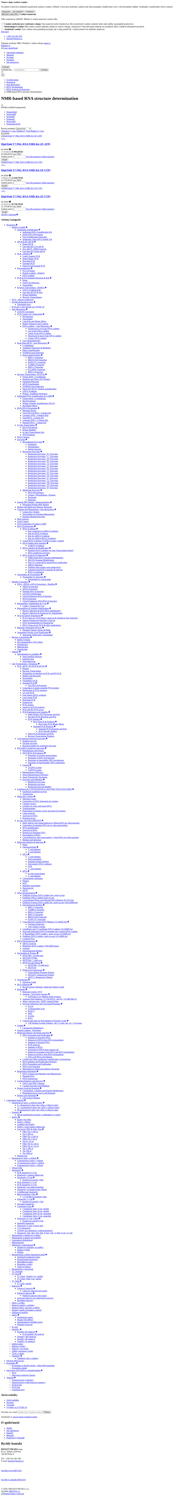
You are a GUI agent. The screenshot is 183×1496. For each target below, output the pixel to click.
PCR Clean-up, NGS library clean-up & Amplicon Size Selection (50, 618)
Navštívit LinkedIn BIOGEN (13, 1480)
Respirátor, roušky (25, 1264)
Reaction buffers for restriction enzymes (39, 746)
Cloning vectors (29, 804)
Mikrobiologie (18, 1242)
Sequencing (27, 702)
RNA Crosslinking (36, 572)
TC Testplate (17, 1271)
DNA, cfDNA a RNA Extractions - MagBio (36, 584)
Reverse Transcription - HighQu (31, 287)
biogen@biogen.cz (16, 1461)
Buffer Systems (23, 640)
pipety (15, 1315)
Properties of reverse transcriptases (42, 755)
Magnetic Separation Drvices (29, 627)
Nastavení (6, 12)
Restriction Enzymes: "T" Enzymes (43, 471)
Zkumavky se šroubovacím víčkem (32, 1189)
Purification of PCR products (35, 690)
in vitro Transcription (26, 425)
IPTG (30, 1018)
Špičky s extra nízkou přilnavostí (31, 1127)
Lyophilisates (28, 345)
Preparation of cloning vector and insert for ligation (44, 811)
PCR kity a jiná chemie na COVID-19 (28, 307)
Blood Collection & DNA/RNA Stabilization (42, 611)
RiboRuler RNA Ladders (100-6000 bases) (41, 946)
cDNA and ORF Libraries (34, 1083)
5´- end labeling (34, 869)
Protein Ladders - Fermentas (29, 1030)
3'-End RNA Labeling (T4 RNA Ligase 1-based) (43, 541)
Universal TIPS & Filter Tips (29, 1129)
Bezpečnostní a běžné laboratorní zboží (28, 1254)
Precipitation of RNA (32, 835)
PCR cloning (28, 705)
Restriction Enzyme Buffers (39, 787)
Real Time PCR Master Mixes (51, 724)
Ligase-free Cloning (31, 512)
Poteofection (22, 644)
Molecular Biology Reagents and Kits (33, 1033)
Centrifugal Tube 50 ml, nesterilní (37, 1214)
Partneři (9, 1433)
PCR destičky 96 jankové (33, 1334)
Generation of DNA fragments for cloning (40, 801)
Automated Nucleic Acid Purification (33, 632)
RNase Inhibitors (30, 295)
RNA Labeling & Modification (36, 548)
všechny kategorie (8, 214)
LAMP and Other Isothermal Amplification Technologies (47, 1059)
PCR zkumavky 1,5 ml (27, 1182)
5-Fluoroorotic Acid (36, 1009)
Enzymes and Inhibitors (33, 779)
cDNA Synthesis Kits (32, 290)
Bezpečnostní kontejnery (27, 1259)
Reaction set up (29, 818)
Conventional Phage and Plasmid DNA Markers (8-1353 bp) (48, 900)
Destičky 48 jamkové (26, 1339)
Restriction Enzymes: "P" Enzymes (43, 488)
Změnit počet (6, 157)
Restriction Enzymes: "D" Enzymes (43, 459)
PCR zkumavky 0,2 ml (27, 1173)
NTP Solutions (29, 435)
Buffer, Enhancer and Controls (35, 324)
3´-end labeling (34, 852)
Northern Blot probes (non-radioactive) (44, 567)
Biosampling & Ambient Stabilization (33, 608)
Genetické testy (18, 1390)
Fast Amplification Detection (35, 237)
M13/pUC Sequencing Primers (41, 975)
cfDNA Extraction (30, 586)
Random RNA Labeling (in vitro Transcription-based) (50, 550)
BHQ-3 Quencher (35, 367)
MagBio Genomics (20, 582)
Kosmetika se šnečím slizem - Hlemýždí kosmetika (33, 1365)
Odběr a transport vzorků (22, 1351)
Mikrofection (22, 647)
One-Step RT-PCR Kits (32, 292)
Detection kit (28, 888)
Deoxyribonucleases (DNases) (35, 775)
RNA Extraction (29, 599)
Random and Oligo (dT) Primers (36, 379)
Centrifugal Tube (24, 1206)
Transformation (29, 808)
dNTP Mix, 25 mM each (38, 965)
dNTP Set (32, 968)
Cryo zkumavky (24, 1228)
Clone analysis (29, 813)
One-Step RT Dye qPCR (33, 246)
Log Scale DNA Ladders (38, 331)
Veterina (10, 1377)
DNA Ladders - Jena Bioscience (36, 326)
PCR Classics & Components (30, 314)
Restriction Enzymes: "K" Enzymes (43, 473)
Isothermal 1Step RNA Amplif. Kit (37, 239)
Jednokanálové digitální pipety (30, 1322)
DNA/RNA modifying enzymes (31, 748)
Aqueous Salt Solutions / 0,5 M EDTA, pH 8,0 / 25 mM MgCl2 (50, 999)
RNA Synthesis (29, 529)
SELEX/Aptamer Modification (41, 560)
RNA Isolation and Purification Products (40, 1062)
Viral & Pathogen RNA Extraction (37, 596)
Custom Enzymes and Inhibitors (36, 1086)
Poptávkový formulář (15, 1438)
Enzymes (21, 439)
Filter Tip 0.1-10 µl (31, 1146)
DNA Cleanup (23, 437)
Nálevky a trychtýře (20, 1349)
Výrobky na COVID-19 (16, 1407)
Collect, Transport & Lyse (33, 606)
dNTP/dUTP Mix (30, 958)
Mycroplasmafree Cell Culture (30, 642)
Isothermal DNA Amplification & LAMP (34, 396)
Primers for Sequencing (33, 970)
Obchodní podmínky (15, 52)
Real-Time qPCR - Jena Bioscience (32, 343)
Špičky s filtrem (23, 1122)
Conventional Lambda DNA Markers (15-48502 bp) (45, 922)
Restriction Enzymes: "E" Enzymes (43, 454)
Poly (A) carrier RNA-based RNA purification (47, 562)
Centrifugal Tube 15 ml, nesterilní (37, 1216)
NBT (30, 1013)
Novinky (10, 57)
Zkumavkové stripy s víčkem (24, 1158)
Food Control (23, 521)
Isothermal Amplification (28, 230)
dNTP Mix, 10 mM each (33, 955)
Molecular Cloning (25, 796)
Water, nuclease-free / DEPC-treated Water (41, 1001)
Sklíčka (20, 1252)
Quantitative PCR (30, 681)
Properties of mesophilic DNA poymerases (46, 760)
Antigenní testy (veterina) (22, 1380)
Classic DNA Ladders (37, 338)
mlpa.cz (47, 43)
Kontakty (10, 60)
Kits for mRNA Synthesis (39, 536)
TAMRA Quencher (36, 365)
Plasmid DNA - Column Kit (34, 422)
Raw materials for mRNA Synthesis (43, 531)
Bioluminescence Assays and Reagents (39, 1093)
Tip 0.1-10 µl (28, 1141)
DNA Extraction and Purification (37, 1035)
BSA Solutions (23, 984)
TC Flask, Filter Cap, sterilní (29, 1279)
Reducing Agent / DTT (32, 992)
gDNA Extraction (30, 589)
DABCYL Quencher (37, 362)
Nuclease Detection (36, 924)
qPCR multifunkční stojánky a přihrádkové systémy (39, 1115)
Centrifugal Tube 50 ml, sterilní (36, 1211)
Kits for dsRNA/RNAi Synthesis (42, 538)
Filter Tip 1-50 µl (30, 1139)
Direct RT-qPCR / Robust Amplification (39, 389)
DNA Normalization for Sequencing (38, 623)
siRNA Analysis (29, 943)
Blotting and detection (32, 840)
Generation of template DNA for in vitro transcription (45, 825)
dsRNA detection (35, 565)
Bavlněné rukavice (25, 1300)
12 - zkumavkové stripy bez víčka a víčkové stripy (38, 1107)
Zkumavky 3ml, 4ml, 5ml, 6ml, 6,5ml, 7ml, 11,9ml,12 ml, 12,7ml (44, 1233)
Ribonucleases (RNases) (33, 772)
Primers (26, 668)
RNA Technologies (25, 526)
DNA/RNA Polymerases (33, 753)
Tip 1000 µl (27, 1153)
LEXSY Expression (25, 312)
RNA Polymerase (30, 427)
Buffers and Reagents (32, 676)
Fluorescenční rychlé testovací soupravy (29, 1382)
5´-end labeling (34, 849)
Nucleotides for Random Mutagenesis (38, 514)
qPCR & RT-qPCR (25, 242)
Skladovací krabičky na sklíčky (30, 1247)
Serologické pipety (25, 1317)
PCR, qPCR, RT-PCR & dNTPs (31, 666)
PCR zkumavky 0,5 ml (27, 1185)
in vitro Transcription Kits (33, 432)
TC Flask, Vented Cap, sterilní (30, 1276)
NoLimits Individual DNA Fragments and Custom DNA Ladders (50, 931)
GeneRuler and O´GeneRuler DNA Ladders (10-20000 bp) (48, 929)
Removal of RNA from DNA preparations (46, 1040)
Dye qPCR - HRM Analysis (34, 249)
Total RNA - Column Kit (33, 418)
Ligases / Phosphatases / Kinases (41, 495)
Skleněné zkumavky (25, 1223)
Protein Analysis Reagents (28, 1088)
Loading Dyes (29, 939)
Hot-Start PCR (29, 261)
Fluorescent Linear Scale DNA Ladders (44, 336)
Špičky (15, 1117)
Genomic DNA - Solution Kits (35, 415)
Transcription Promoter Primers (41, 972)
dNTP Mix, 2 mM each (32, 960)
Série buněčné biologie (32, 656)
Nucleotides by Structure (33, 577)
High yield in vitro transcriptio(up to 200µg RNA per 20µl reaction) (51, 823)
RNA (25, 871)
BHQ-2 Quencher (35, 372)
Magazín (10, 55)
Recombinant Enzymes (33, 442)
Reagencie (11, 225)
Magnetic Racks (29, 410)
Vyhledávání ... (7, 70)
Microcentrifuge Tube (26, 1194)
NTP (25, 883)
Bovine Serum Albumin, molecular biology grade (43, 987)
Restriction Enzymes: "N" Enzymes (43, 476)
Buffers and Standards (26, 1095)
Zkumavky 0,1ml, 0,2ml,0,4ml (30, 1226)
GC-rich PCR (28, 693)
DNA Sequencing (30, 1078)
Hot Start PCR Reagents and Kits (42, 717)
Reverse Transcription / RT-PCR (31, 374)
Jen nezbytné (18, 12)
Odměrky (16, 1356)
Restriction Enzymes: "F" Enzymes (43, 478)
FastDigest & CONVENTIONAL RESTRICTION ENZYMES (44, 789)
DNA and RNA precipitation (40, 1057)
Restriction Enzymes (31, 451)
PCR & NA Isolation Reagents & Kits (33, 278)
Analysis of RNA (30, 830)
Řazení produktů (8, 128)
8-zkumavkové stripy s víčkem (30, 1165)
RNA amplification (31, 828)
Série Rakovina (29, 661)
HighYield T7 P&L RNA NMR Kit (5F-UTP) (25, 170)
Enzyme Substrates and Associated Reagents (42, 1004)
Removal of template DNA (34, 832)
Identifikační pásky (25, 1262)
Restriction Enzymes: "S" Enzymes (43, 466)
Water (25, 280)
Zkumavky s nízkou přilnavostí (30, 1175)
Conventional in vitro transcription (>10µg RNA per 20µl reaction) (51, 837)
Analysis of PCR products (34, 707)
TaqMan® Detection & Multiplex (37, 348)
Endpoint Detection (31, 381)
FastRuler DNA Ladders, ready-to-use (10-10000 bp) (45, 936)
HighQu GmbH (19, 227)
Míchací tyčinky (18, 1346)
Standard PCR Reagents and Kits (53, 729)
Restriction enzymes (36, 784)
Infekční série (28, 659)
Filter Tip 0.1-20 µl (31, 1144)
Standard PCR (29, 263)
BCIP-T (31, 1011)
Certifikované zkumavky (27, 1192)
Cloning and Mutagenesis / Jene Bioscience (35, 509)
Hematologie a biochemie (22, 1269)
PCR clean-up (34, 1045)
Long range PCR (30, 697)
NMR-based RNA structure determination (45, 558)
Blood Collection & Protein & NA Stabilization (42, 613)
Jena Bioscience (19, 309)
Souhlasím (30, 12)
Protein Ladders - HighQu (34, 273)
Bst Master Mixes (30, 406)
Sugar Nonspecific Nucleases (35, 777)
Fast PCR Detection (31, 283)
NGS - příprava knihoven (22, 300)
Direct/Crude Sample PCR (34, 266)
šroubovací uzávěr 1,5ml (33, 1201)
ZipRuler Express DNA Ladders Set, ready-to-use (44, 895)
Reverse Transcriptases (32, 297)
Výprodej (10, 1405)
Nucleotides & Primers (27, 953)
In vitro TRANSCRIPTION (29, 820)
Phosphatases (33, 447)
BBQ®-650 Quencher (37, 360)
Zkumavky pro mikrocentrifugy (30, 1187)
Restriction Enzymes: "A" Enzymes (43, 463)
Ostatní (20, 1025)
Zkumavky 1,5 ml (25, 1199)
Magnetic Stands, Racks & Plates (37, 630)
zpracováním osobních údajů (25, 1417)
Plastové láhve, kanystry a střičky (26, 1308)
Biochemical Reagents (27, 1071)
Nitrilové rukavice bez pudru (35, 1295)
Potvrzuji (5, 32)
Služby (9, 1428)
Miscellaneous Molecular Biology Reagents (41, 1069)
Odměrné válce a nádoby (27, 1358)
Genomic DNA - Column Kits (35, 420)
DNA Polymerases (36, 492)
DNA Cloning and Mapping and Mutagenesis (42, 1074)
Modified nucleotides (31, 886)
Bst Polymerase (29, 401)
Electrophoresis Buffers (33, 905)
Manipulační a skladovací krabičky (26, 1238)
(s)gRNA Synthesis (36, 545)
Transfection (22, 649)
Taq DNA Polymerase (37, 685)
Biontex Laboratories (21, 637)
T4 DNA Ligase (35, 767)
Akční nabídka (12, 1400)
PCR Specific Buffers (48, 731)
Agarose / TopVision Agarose (35, 994)
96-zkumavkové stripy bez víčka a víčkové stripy (38, 1110)
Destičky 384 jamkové (26, 1336)
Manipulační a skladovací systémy (26, 1235)
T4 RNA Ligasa (35, 770)
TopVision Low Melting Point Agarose (44, 996)
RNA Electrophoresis (26, 941)
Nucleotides (28, 285)
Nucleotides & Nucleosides (29, 574)
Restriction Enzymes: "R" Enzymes (43, 468)
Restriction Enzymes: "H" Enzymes (43, 485)
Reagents (21, 989)
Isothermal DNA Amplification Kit (37, 232)
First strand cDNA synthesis (34, 695)
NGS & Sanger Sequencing (29, 615)
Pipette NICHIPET (25, 1320)
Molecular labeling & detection (30, 842)
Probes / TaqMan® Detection (35, 394)
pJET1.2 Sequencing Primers (40, 977)
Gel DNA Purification (32, 594)
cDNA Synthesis (30, 391)
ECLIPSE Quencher (36, 369)
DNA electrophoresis (26, 893)
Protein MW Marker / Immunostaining (33, 502)
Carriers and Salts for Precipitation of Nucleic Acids (45, 1021)
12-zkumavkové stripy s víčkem (30, 1163)
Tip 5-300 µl (28, 1134)
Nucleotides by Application (39, 579)
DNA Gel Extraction (31, 1066)
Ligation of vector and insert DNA (37, 806)
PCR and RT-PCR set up (33, 709)
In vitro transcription (36, 873)
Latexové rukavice (25, 1288)
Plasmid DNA (29, 1076)
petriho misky (17, 1344)
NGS (14, 1373)
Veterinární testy (24, 304)
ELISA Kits (17, 1385)
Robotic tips (22, 1156)
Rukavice (16, 1286)
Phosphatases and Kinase (33, 750)
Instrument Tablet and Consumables (38, 635)
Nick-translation (34, 859)
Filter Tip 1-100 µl (30, 1132)
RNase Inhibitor (29, 430)
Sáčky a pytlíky (18, 1303)
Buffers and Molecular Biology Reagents (34, 507)
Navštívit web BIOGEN (11, 1470)
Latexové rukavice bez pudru (35, 1291)
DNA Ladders (29, 275)
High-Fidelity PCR (31, 259)
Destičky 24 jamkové (26, 1341)
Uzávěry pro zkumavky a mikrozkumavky (35, 1230)
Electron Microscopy (15, 1361)
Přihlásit (47, 1412)
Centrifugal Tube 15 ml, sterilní (36, 1209)
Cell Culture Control (36, 927)
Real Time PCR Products (44, 722)
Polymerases (28, 316)
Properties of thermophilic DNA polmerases (46, 763)
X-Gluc (31, 1016)
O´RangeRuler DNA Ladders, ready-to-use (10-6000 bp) (47, 934)
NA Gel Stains (29, 271)
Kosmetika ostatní (19, 1368)
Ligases (26, 765)
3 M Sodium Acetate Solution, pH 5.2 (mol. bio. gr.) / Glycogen (55, 1023)
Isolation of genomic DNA (39, 1037)
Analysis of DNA (30, 816)
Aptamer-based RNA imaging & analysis (45, 570)
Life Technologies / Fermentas (25, 664)
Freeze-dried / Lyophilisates (34, 377)
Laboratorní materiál (15, 1100)
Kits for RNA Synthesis (38, 533)
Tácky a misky (18, 1353)
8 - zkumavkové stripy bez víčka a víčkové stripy (38, 1105)
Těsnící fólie (17, 1168)
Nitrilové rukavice (25, 1293)
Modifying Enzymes (31, 490)
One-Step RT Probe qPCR (34, 251)
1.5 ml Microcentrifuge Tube (35, 1197)
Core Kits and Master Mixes (34, 321)
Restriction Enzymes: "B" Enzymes (43, 461)
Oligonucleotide (30, 847)
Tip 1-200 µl (28, 1148)
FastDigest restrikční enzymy (35, 791)
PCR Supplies (34, 719)
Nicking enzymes (30, 743)
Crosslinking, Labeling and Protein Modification (43, 1091)
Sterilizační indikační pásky (28, 1257)
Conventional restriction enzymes (31, 738)
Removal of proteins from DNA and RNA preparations (51, 1052)
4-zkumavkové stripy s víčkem (30, 1160)
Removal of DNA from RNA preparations (46, 1054)
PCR (30, 866)
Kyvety (15, 1327)
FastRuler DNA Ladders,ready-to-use (38, 898)
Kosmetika (11, 1363)
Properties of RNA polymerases (41, 758)
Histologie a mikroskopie (22, 1245)
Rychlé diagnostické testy (23, 302)
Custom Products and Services (30, 1081)
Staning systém (23, 1250)
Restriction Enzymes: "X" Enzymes (43, 480)
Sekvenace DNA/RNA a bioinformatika (23, 1370)
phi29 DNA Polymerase (33, 234)
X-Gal (30, 1006)
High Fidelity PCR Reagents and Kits (44, 714)
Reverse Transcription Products (41, 736)
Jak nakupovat (12, 62)
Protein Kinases (34, 449)
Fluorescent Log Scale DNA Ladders (43, 328)
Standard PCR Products (43, 726)
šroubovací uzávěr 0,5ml (33, 1221)
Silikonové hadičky (20, 1312)
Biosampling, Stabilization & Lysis (32, 603)
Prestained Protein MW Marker (36, 504)
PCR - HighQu (24, 254)
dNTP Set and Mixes (32, 963)
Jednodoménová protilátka (28, 654)
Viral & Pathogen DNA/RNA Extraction (40, 601)
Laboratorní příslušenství (33, 1028)
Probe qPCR (28, 244)
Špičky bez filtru (24, 1119)
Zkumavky (17, 1170)
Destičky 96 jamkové (26, 1332)
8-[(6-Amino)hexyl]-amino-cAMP (31, 524)
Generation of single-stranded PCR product (41, 688)
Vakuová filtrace (24, 1267)
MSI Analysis (23, 519)
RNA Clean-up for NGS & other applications (42, 625)
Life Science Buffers (31, 1098)
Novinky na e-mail (9, 1412)
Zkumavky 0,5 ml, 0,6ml (28, 1218)
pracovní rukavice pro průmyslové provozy (35, 1298)
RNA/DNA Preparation (27, 408)
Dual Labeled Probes (32, 355)
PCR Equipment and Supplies (35, 712)
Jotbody (15, 652)
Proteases (32, 500)
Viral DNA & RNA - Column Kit (37, 413)
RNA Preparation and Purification (37, 1064)
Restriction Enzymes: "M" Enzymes (43, 483)
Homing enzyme (30, 741)
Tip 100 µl (27, 1151)
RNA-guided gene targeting (35, 543)
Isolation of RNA (35, 1047)
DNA (25, 854)
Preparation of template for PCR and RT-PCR (42, 673)
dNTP (25, 890)
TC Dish (16, 1281)
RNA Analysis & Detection (34, 555)
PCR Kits (16, 1387)
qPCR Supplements (31, 384)
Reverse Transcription (32, 671)
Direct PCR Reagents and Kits (41, 734)
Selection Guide (29, 799)
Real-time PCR (29, 700)
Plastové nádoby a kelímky (23, 1305)
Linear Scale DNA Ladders (39, 333)
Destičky (16, 1329)
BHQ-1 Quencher (35, 357)
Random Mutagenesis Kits (34, 517)
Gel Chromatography (31, 341)
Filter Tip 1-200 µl (30, 1136)
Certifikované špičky (26, 1124)
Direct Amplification (31, 350)
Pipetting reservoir (25, 1324)
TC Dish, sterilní (24, 1283)
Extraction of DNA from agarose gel (43, 1050)
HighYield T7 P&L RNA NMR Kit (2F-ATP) (25, 144)
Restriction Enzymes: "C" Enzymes (43, 456)
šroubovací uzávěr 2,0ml (33, 1180)
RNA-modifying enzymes (39, 553)
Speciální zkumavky (25, 1204)
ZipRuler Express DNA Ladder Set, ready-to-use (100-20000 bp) (50, 902)
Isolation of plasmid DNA (39, 1042)
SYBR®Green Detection (33, 353)
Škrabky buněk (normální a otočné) (27, 1310)
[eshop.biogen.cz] (9, 48)
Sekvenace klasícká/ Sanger (23, 1375)
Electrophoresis (24, 268)
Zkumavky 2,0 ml (25, 1177)
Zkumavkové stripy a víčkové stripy (27, 1103)
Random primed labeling (38, 861)
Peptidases (32, 444)
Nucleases (32, 497)
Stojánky (16, 1112)
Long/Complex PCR (31, 256)
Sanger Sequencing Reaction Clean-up (39, 620)
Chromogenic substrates (33, 878)
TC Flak (15, 1274)
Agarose (26, 948)
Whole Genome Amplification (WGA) (39, 403)
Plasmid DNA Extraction (33, 591)
